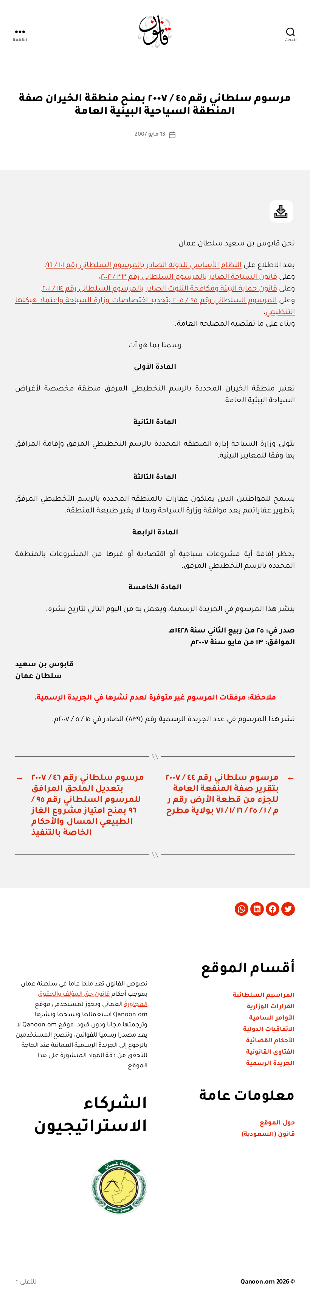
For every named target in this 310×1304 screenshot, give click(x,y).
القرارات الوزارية (271, 1007)
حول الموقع (277, 1123)
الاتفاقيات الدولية (269, 1029)
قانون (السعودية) (268, 1134)
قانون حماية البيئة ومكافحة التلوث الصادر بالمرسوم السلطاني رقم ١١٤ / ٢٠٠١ (159, 289)
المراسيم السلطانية (264, 995)
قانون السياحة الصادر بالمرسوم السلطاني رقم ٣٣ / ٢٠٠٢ (189, 277)
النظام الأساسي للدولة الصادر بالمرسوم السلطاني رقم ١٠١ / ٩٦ (144, 266)
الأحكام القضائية (270, 1041)
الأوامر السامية (272, 1018)
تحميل (281, 211)
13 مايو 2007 (150, 135)
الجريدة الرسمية (270, 1063)
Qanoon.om (257, 1282)
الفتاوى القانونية (270, 1052)
